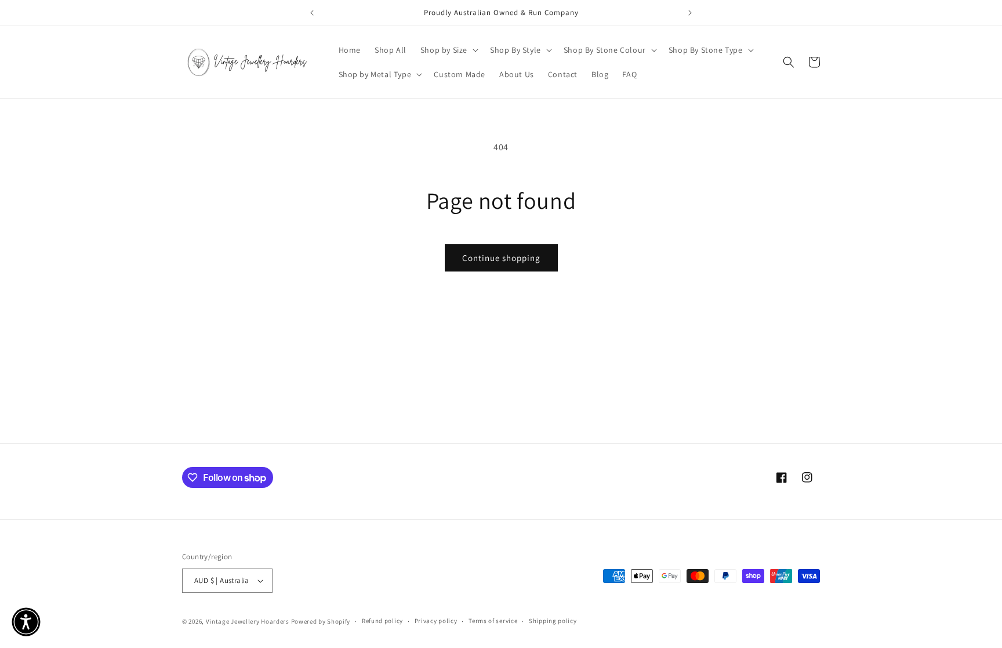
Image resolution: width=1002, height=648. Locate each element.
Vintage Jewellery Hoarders (248, 621)
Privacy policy (436, 621)
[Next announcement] (690, 13)
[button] (448, 50)
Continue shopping (501, 257)
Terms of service (493, 621)
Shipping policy (553, 621)
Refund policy (382, 621)
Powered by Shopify (321, 621)
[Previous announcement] (312, 13)
